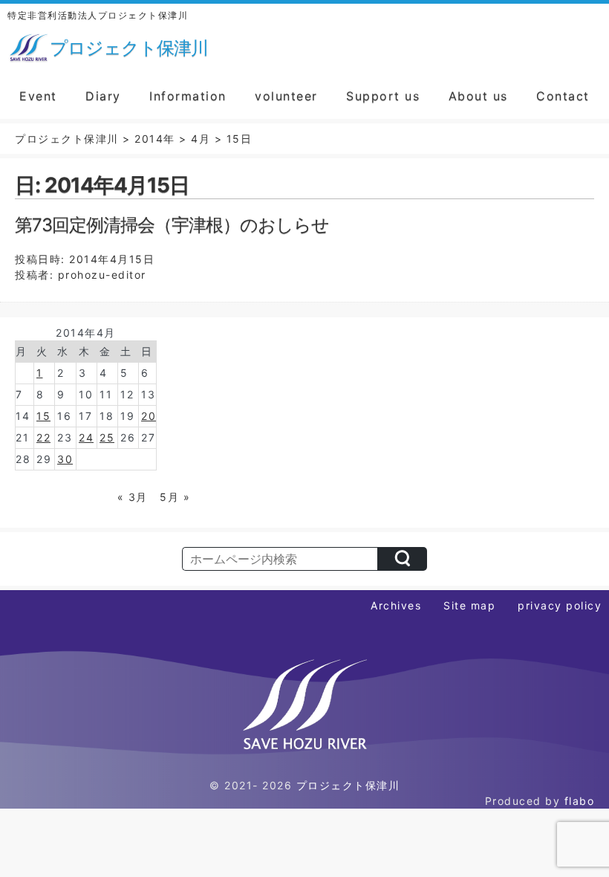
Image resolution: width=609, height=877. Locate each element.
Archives (396, 605)
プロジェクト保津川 (348, 785)
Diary (103, 95)
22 (43, 437)
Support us (383, 95)
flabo (579, 801)
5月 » (175, 497)
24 (86, 437)
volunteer (286, 95)
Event (38, 95)
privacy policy (560, 605)
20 (148, 416)
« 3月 (132, 497)
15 (43, 416)
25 (107, 437)
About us (478, 95)
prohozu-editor (102, 274)
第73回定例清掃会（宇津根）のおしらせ (172, 225)
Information (188, 95)
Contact (563, 95)
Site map (469, 605)
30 (65, 459)
